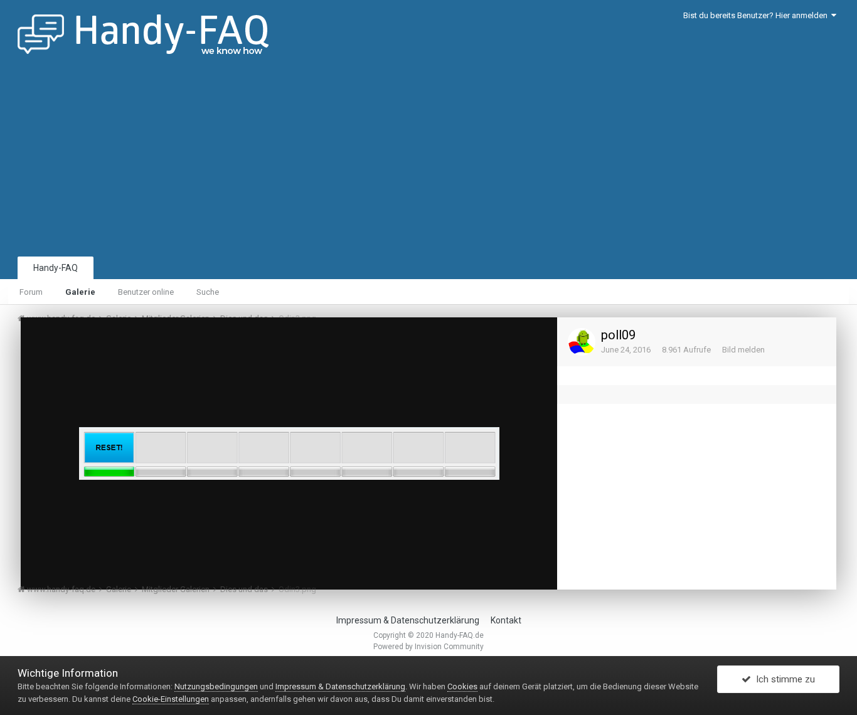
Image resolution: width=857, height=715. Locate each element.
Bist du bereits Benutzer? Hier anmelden (757, 15)
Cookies (462, 686)
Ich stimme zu (783, 679)
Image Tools (508, 567)
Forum (31, 292)
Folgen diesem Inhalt (441, 339)
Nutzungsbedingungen (216, 686)
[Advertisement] (428, 160)
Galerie (80, 292)
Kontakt (506, 620)
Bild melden (743, 349)
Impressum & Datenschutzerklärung (407, 620)
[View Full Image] (536, 339)
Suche (207, 292)
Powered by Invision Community (428, 646)
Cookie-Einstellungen (170, 699)
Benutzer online (146, 292)
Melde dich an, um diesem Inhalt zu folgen (311, 338)
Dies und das (98, 350)
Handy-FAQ (55, 268)
